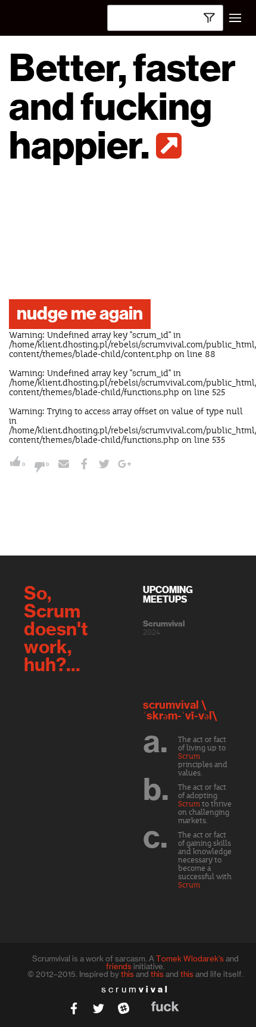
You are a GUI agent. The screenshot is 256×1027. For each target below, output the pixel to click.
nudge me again (80, 314)
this (127, 974)
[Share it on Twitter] (104, 465)
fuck (165, 1006)
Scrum (189, 756)
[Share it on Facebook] (84, 465)
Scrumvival (164, 624)
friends (119, 966)
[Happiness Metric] (168, 146)
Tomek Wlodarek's (190, 958)
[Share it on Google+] (124, 465)
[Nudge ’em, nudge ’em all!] (64, 465)
